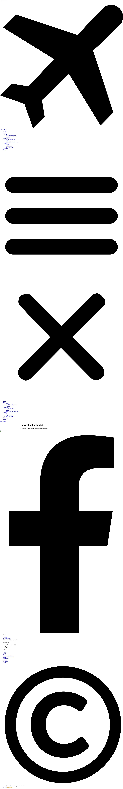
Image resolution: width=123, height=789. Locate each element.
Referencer (5, 148)
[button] (61, 275)
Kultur (7, 140)
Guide (4, 133)
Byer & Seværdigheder (11, 135)
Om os (4, 149)
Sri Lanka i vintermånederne (12, 142)
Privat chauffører (9, 147)
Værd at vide (9, 146)
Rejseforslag (5, 138)
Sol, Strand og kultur (10, 139)
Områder (8, 137)
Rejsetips (5, 143)
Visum (7, 144)
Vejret (7, 134)
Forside (4, 131)
